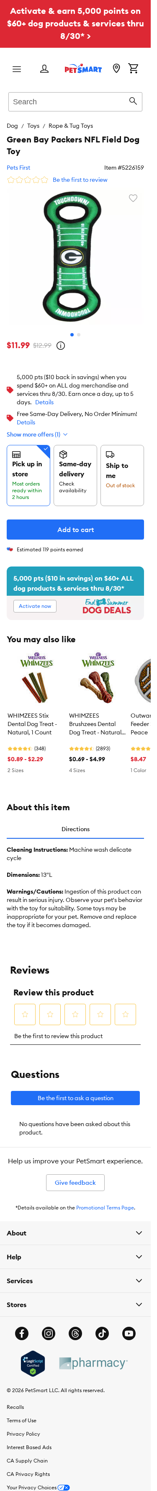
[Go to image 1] (72, 334)
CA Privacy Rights (28, 1474)
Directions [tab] (76, 829)
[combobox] (75, 100)
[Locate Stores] (116, 69)
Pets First (18, 167)
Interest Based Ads (29, 1447)
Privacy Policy (23, 1434)
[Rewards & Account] (44, 69)
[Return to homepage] (83, 68)
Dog (12, 125)
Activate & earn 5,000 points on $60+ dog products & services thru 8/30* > (75, 23)
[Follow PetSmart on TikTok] (102, 1333)
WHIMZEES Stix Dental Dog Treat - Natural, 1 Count (32, 724)
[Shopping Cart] (133, 69)
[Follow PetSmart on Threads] (75, 1333)
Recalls (15, 1407)
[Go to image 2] (78, 334)
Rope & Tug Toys (71, 125)
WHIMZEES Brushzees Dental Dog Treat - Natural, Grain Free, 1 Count (96, 724)
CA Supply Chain (27, 1460)
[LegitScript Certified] (33, 1363)
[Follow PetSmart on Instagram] (48, 1333)
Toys (33, 125)
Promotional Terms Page (105, 1207)
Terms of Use (21, 1420)
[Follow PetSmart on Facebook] (21, 1333)
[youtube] (129, 1333)
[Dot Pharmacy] (93, 1363)
